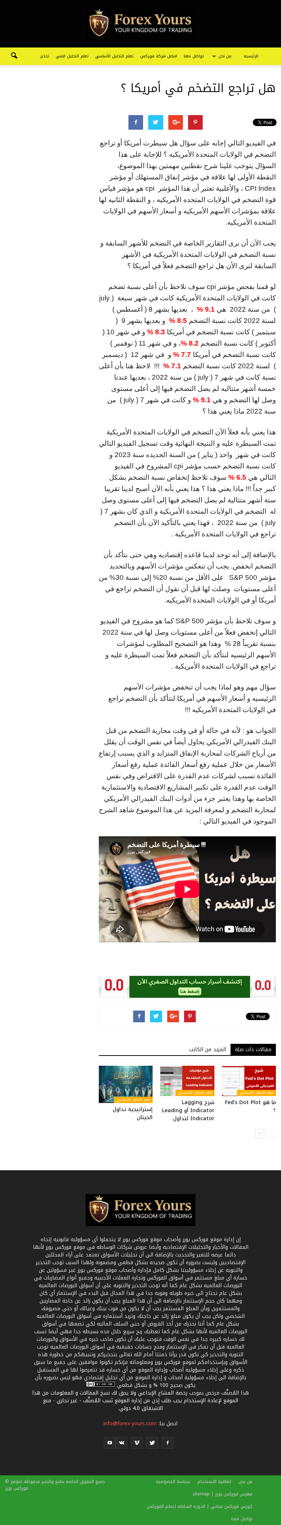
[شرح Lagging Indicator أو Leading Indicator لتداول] (187, 1081)
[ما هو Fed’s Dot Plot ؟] (249, 1081)
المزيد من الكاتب (207, 1049)
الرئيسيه (251, 56)
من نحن (225, 56)
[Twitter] (152, 1443)
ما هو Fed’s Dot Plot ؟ (250, 1106)
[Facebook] (167, 1443)
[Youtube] (110, 1443)
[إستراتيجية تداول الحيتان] (126, 1084)
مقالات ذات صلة (253, 1049)
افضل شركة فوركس (158, 56)
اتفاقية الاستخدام (214, 1482)
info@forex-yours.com (130, 1424)
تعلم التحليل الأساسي (114, 56)
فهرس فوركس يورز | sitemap (222, 1494)
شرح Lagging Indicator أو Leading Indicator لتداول (188, 1110)
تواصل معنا (194, 56)
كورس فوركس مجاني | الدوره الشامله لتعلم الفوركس (199, 1506)
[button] (14, 56)
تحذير (44, 56)
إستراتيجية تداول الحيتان (133, 1113)
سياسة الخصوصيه (173, 1482)
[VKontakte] (121, 1443)
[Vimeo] (137, 1443)
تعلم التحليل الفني (72, 56)
